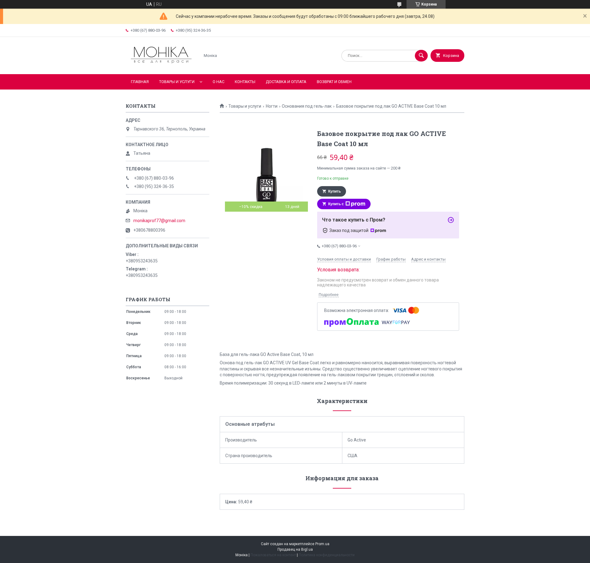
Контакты (245, 81)
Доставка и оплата (286, 81)
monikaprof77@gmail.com (159, 220)
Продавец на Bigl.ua (295, 549)
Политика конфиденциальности (327, 555)
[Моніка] (161, 66)
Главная (140, 81)
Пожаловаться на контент (273, 555)
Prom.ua (322, 544)
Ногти (271, 106)
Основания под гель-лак (307, 106)
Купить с (336, 204)
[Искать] (421, 56)
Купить (334, 191)
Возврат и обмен (334, 81)
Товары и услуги (177, 81)
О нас (218, 81)
